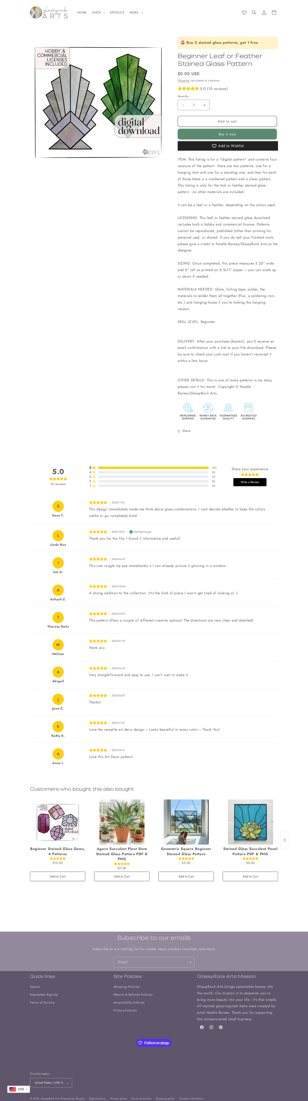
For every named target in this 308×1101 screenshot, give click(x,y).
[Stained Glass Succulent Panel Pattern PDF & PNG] (250, 822)
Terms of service (141, 1098)
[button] (98, 12)
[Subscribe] (189, 962)
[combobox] (18, 1089)
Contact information (191, 1098)
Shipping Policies (127, 986)
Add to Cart (57, 876)
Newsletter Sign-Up (44, 995)
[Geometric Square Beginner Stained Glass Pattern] (186, 822)
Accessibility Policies (129, 1002)
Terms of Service (42, 1002)
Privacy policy (118, 1098)
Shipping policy (165, 1098)
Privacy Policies (125, 1010)
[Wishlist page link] (244, 12)
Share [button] (186, 430)
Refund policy (97, 1098)
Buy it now (227, 134)
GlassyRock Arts (50, 1099)
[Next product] (284, 840)
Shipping (183, 80)
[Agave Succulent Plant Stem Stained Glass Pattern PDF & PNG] (121, 822)
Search (35, 986)
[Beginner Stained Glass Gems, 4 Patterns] (57, 822)
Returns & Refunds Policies (133, 995)
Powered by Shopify (73, 1099)
